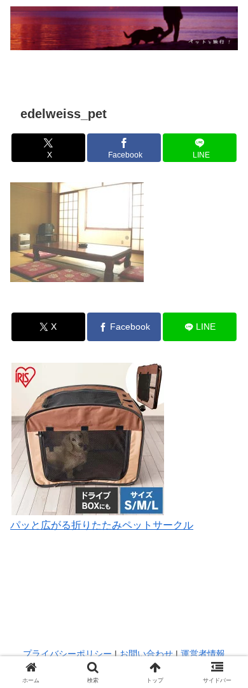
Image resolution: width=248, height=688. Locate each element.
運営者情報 (203, 654)
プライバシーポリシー (67, 654)
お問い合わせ (146, 654)
